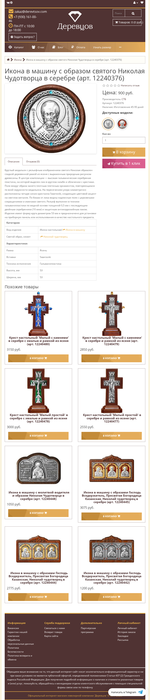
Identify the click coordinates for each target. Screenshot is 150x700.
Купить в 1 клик (125, 163)
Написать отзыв (130, 85)
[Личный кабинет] (135, 2)
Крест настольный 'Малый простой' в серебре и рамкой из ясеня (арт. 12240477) (112, 418)
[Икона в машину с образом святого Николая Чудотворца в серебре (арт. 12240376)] (51, 118)
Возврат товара (53, 632)
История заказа (127, 632)
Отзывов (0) (33, 161)
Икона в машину (75, 229)
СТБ (124, 99)
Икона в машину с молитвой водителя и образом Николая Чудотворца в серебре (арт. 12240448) (39, 495)
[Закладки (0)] (142, 2)
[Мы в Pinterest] (11, 2)
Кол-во (106, 134)
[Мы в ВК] (8, 2)
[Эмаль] (122, 124)
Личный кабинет (127, 628)
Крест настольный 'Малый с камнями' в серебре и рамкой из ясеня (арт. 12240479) (112, 341)
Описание (14, 161)
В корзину (125, 152)
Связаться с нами (54, 628)
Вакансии (13, 628)
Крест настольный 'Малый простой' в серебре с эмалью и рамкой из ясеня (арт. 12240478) (39, 418)
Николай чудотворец (55, 236)
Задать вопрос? (24, 37)
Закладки (123, 636)
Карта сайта (51, 636)
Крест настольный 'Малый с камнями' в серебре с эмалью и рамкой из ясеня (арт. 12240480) (38, 341)
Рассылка (123, 640)
